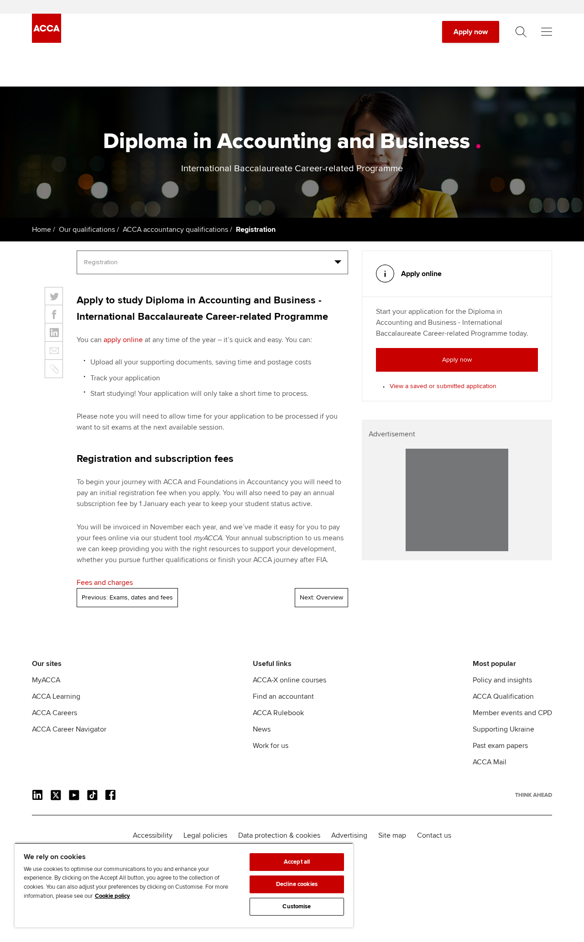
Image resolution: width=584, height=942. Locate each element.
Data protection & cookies (279, 835)
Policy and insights (502, 680)
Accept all (297, 861)
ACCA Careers (54, 712)
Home (41, 229)
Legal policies (205, 835)
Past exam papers (500, 745)
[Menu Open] (547, 32)
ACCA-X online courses (289, 680)
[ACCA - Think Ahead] (46, 40)
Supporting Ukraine (503, 729)
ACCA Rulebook (278, 712)
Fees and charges (105, 582)
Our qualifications (87, 229)
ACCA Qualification (503, 696)
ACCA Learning (56, 696)
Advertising (349, 835)
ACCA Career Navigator (69, 729)
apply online (123, 339)
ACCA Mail (489, 762)
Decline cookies (297, 884)
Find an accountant (283, 696)
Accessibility (152, 835)
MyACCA (46, 680)
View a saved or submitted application (443, 386)
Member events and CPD (512, 712)
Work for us (270, 745)
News (262, 729)
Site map (392, 835)
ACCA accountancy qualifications (175, 229)
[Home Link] (533, 794)
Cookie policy (112, 896)
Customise (296, 906)
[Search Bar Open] (521, 32)
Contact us (434, 835)
